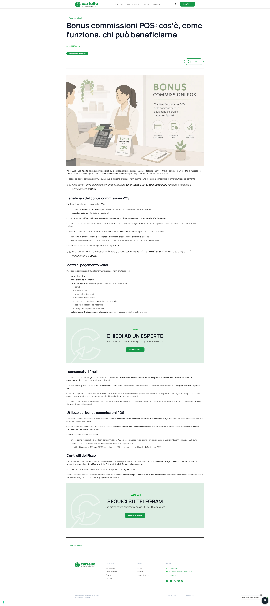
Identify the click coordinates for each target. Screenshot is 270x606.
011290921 (172, 575)
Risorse (108, 575)
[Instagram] (175, 579)
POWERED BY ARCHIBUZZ (82, 598)
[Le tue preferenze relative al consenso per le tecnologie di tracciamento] (4, 602)
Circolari (140, 572)
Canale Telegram (143, 575)
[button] (150, 4)
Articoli (140, 568)
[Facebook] (171, 579)
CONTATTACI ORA (135, 350)
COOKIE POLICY (190, 595)
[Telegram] (182, 579)
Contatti (109, 578)
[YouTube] (178, 579)
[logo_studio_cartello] (87, 4)
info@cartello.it (174, 568)
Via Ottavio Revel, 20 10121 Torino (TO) (181, 572)
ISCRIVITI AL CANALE (135, 515)
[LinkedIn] (167, 579)
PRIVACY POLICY (172, 595)
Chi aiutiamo (110, 568)
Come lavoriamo (111, 572)
